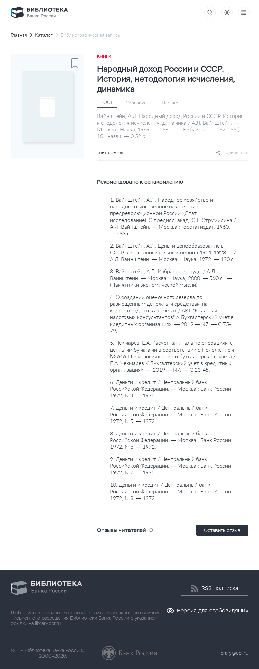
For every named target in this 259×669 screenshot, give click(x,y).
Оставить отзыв (222, 530)
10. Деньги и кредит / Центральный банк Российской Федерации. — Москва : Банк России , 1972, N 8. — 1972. (172, 491)
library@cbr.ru (233, 653)
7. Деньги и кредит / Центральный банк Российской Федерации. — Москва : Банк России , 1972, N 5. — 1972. (172, 414)
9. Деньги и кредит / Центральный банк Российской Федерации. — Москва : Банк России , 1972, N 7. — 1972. (172, 465)
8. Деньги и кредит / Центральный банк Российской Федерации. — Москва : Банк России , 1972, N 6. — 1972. (172, 440)
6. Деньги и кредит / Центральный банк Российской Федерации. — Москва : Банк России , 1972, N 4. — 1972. (172, 388)
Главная (19, 35)
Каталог (44, 35)
